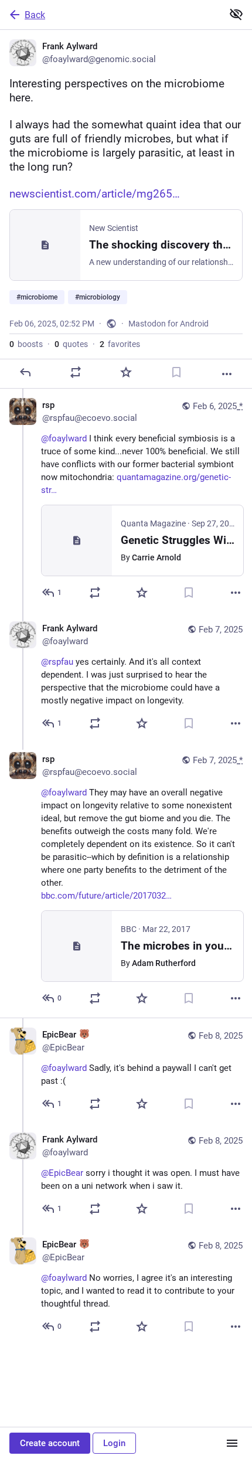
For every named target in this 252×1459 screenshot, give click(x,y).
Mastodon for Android (168, 323)
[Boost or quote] (76, 372)
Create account (50, 1443)
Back (35, 15)
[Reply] (25, 372)
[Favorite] (126, 372)
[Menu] (232, 1443)
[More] (227, 374)
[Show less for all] (236, 14)
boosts (26, 344)
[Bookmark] (176, 372)
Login (114, 1443)
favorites (120, 344)
